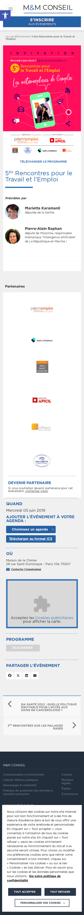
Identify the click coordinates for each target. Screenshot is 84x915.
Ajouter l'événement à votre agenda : (40, 519)
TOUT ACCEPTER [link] (24, 892)
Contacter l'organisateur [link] (26, 569)
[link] (5, 15)
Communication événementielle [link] (23, 774)
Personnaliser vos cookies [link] (40, 903)
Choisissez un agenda (30, 529)
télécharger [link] (22, 648)
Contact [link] (67, 774)
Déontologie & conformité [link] (19, 785)
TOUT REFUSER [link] (60, 892)
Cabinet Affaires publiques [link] (20, 780)
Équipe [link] (66, 788)
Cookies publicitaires (54, 618)
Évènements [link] (70, 794)
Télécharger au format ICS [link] (30, 539)
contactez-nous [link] (36, 491)
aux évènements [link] (42, 22)
